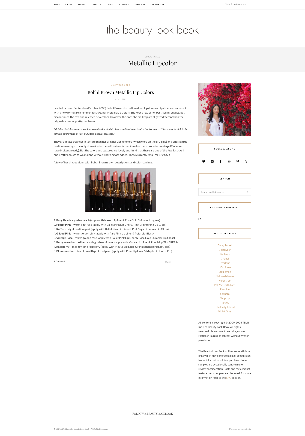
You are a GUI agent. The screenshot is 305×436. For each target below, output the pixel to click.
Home (57, 4)
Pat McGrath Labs (224, 284)
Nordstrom (225, 280)
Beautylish (225, 249)
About (68, 4)
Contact (124, 4)
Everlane (225, 262)
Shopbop (225, 298)
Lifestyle (96, 4)
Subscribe (139, 4)
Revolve (225, 289)
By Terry (225, 254)
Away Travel (225, 245)
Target (225, 302)
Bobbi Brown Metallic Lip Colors (121, 92)
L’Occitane (225, 267)
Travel (110, 4)
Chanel (225, 258)
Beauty (81, 4)
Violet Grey (225, 311)
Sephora (225, 293)
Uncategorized (120, 85)
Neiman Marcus (225, 276)
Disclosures (157, 4)
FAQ (228, 377)
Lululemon (225, 271)
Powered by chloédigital (240, 429)
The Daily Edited (225, 307)
